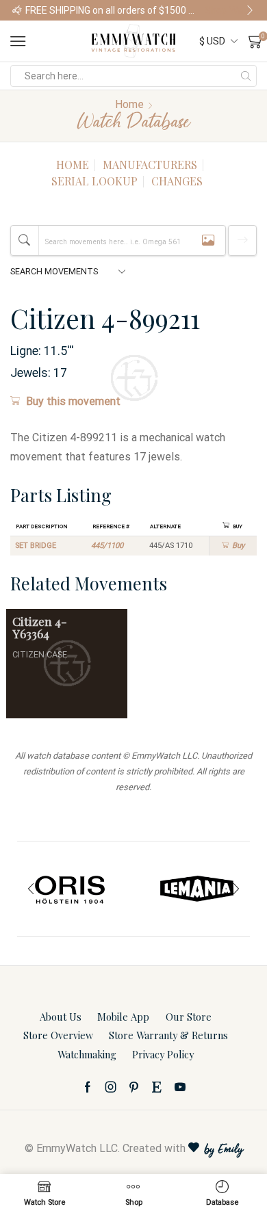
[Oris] (70, 888)
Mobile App (123, 1016)
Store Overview (58, 1035)
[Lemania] (197, 888)
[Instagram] (110, 1087)
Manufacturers (150, 164)
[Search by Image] (208, 240)
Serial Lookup (94, 181)
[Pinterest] (134, 1087)
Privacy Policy (163, 1054)
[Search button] (246, 76)
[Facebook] (87, 1087)
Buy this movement (73, 401)
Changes (177, 181)
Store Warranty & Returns (168, 1035)
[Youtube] (180, 1087)
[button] (17, 10)
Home (129, 104)
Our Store (189, 1016)
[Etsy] (156, 1087)
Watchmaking (87, 1054)
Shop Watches (230, 10)
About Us (60, 1016)
